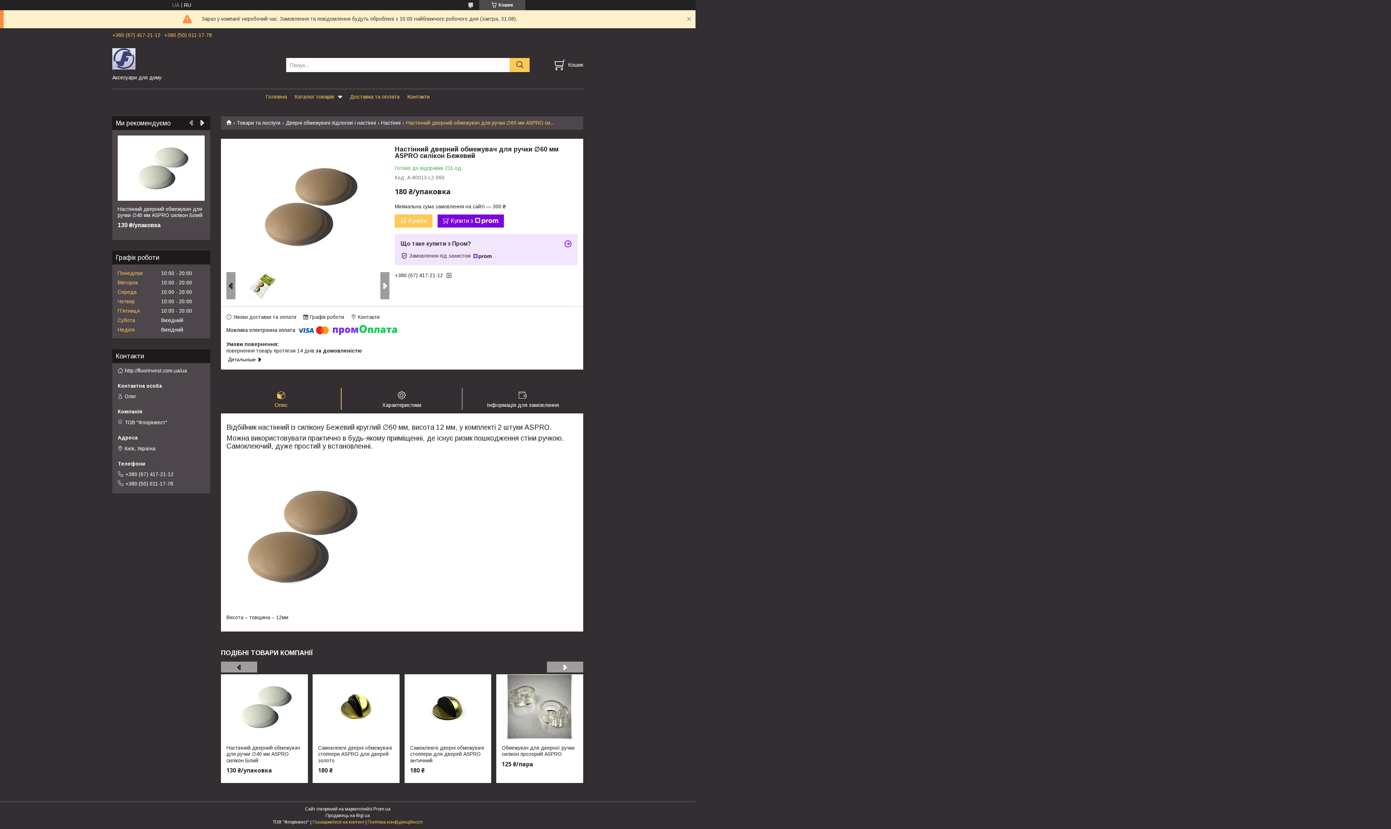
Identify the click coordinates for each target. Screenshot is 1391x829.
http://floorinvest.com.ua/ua (156, 371)
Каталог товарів (314, 96)
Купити (417, 221)
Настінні (391, 123)
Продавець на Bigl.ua (348, 815)
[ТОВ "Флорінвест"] (194, 58)
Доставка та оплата (375, 96)
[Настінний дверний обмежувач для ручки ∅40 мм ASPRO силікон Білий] (264, 707)
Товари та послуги (258, 123)
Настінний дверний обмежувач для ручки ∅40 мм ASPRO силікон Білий (263, 754)
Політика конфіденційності (395, 822)
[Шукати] (520, 65)
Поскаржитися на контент (338, 822)
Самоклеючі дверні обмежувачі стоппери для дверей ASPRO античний (447, 754)
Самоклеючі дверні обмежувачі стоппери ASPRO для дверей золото (355, 754)
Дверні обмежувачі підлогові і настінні (331, 123)
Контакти (418, 96)
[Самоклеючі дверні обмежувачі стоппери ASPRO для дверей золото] (356, 707)
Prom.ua (381, 809)
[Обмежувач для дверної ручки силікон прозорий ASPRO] (539, 707)
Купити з (462, 221)
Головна (276, 96)
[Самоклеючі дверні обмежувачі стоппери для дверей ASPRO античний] (448, 707)
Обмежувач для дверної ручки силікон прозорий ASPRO (538, 751)
